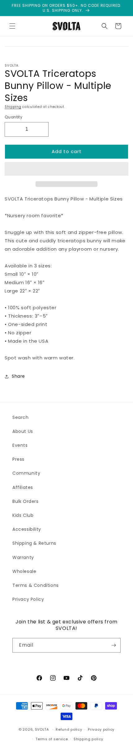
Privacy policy (101, 729)
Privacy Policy (28, 599)
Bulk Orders (25, 501)
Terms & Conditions (35, 585)
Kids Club (22, 515)
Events (20, 445)
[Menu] (12, 26)
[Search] (104, 26)
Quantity (13, 117)
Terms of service (52, 739)
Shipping (13, 106)
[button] (66, 169)
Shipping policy (88, 739)
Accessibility (26, 529)
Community (26, 473)
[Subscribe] (113, 645)
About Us (22, 431)
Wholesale (24, 571)
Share (18, 376)
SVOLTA (42, 729)
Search (20, 417)
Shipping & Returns (34, 543)
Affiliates (22, 487)
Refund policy (69, 729)
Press (18, 459)
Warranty (23, 557)
